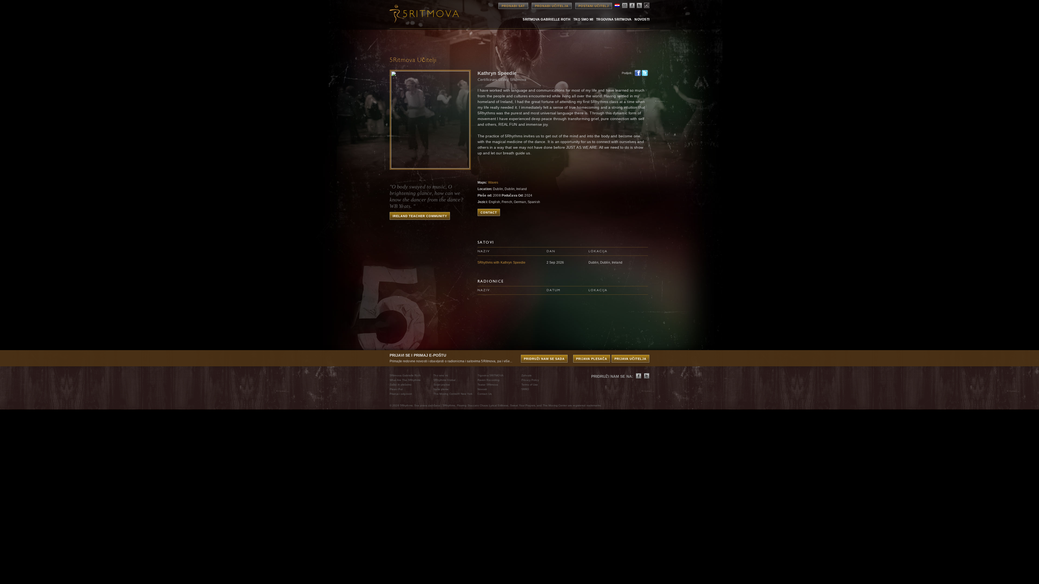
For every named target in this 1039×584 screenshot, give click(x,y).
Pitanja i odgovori (401, 393)
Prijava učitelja (630, 358)
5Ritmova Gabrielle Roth (546, 19)
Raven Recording (489, 380)
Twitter (645, 73)
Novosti (641, 19)
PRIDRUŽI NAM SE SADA (544, 358)
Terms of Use (529, 384)
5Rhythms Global (444, 380)
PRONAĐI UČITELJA (551, 6)
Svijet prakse (441, 384)
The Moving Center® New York (452, 393)
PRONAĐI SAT (513, 6)
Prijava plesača (591, 358)
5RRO (525, 389)
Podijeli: (627, 73)
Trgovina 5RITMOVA (614, 19)
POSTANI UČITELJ (593, 6)
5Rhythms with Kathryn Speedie (501, 262)
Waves (493, 182)
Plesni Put (396, 389)
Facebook (637, 73)
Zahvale (526, 375)
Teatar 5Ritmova (488, 384)
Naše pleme (441, 389)
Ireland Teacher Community (420, 216)
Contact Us (485, 393)
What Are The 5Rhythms (405, 380)
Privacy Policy (530, 380)
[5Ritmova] (419, 13)
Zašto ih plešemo (401, 384)
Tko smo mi (583, 19)
